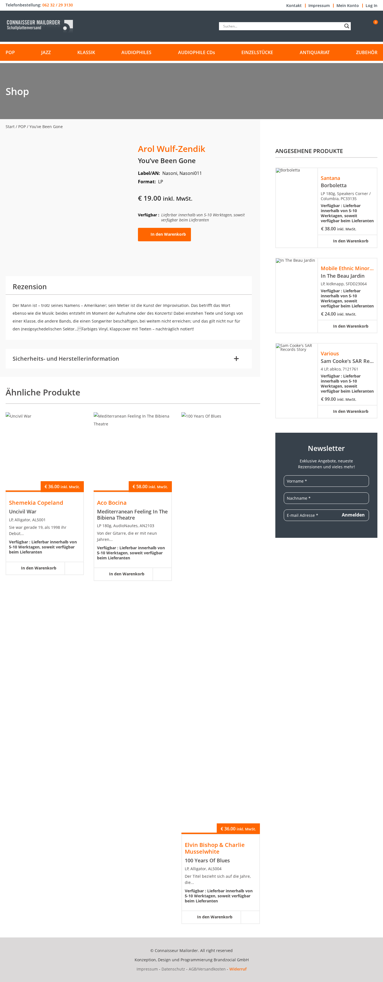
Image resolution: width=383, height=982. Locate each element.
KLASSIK (86, 52)
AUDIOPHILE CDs (196, 52)
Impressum (319, 6)
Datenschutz (173, 969)
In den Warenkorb (168, 234)
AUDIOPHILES (136, 52)
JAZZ (46, 52)
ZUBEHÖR (366, 52)
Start (10, 126)
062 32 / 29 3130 (57, 5)
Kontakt (294, 6)
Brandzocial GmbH (231, 959)
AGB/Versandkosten (207, 969)
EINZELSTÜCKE (257, 52)
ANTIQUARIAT (315, 52)
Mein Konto (347, 6)
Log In (371, 6)
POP (10, 52)
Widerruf (237, 969)
